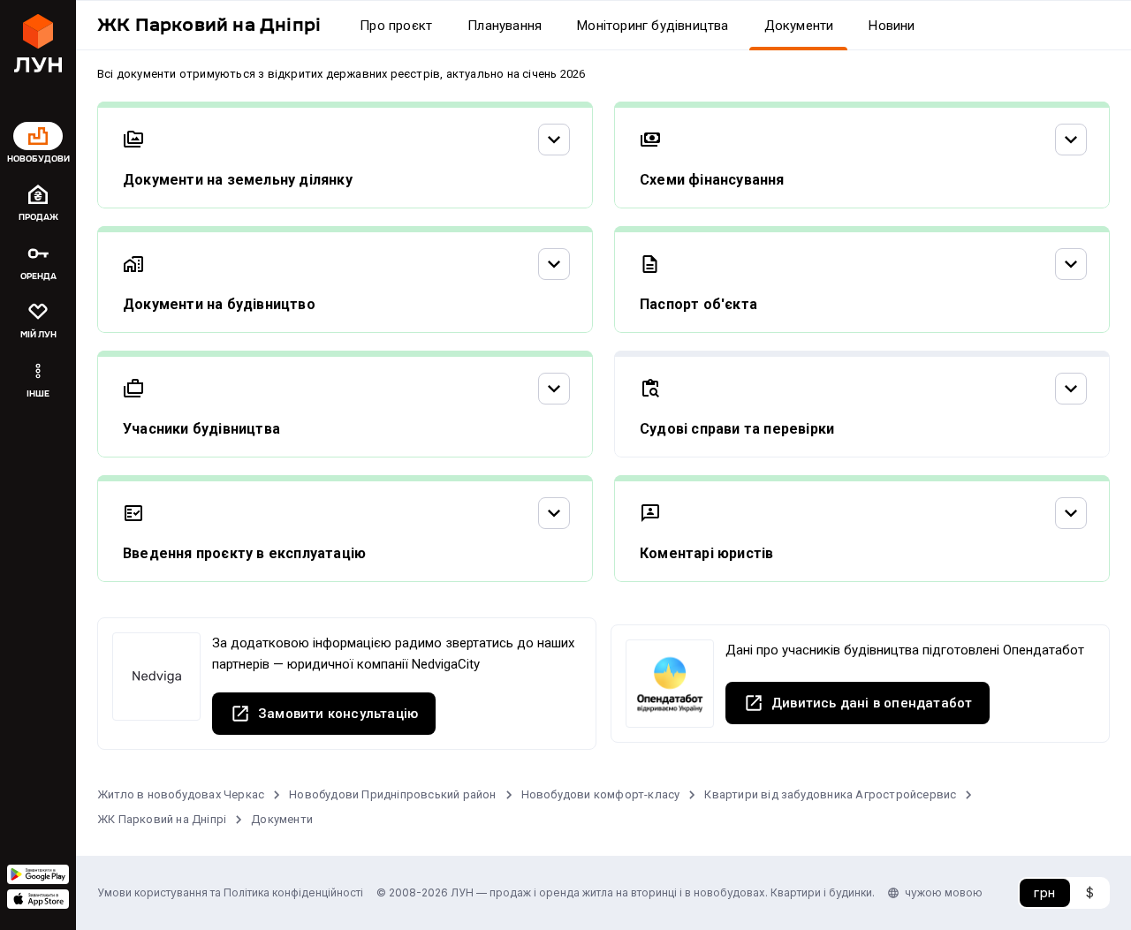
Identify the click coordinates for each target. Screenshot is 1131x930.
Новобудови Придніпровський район (392, 794)
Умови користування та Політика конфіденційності (230, 892)
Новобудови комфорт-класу (600, 794)
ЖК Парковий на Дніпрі (161, 819)
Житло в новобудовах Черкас (180, 794)
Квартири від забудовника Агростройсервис (830, 794)
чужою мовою (944, 892)
